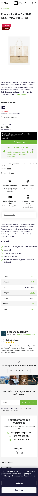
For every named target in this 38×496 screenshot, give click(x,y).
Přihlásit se (28, 402)
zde (3, 478)
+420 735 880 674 (20, 436)
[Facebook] (17, 452)
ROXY (9, 169)
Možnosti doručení (10, 117)
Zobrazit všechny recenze (25, 335)
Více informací (22, 94)
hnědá (33, 309)
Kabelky (32, 282)
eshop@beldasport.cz (21, 432)
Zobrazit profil (18, 371)
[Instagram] (22, 452)
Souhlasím (19, 490)
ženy (33, 303)
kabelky (32, 293)
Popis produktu (9, 215)
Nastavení (19, 483)
